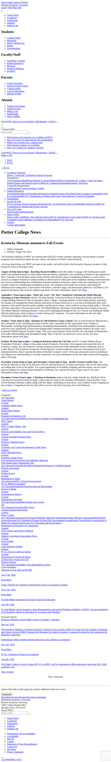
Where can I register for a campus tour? (25, 142)
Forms (42, 204)
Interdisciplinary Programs (76, 183)
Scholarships (12, 199)
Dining (10, 46)
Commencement (25, 212)
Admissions (12, 20)
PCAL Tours (57, 217)
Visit (10, 7)
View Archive (7, 672)
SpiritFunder (12, 114)
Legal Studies (7, 541)
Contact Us (12, 746)
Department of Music (11, 478)
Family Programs (15, 83)
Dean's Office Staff (15, 217)
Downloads (6, 694)
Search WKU (8, 129)
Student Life (12, 25)
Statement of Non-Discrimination (22, 744)
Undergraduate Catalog (17, 188)
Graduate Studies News (12, 405)
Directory (11, 66)
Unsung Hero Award (68, 204)
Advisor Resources (30, 204)
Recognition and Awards (33, 502)
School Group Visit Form (74, 217)
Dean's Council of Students (81, 196)
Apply (4, 7)
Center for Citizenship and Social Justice (42, 523)
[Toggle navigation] (2, 168)
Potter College (7, 515)
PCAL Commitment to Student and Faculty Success (45, 196)
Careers (10, 741)
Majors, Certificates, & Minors (21, 175)
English (22, 180)
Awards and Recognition (40, 486)
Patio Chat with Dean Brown (37, 217)
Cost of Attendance (15, 91)
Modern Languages (42, 180)
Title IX (10, 739)
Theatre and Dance (22, 183)
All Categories (7, 397)
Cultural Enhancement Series (14, 510)
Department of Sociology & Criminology (20, 525)
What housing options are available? (23, 145)
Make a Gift (12, 111)
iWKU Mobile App (16, 43)
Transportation (13, 48)
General (4, 403)
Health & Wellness (15, 68)
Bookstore (11, 40)
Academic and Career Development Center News (23, 447)
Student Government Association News (19, 536)
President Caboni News (12, 458)
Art (2, 505)
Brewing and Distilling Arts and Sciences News (23, 431)
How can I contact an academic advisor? (25, 148)
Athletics (11, 23)
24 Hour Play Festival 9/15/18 (15, 559)
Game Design (7, 400)
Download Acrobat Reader (13, 697)
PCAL (10, 163)
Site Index (11, 749)
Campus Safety (14, 38)
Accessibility (13, 736)
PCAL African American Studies (16, 552)
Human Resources (15, 63)
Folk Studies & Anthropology (54, 518)
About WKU (13, 15)
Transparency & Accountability (21, 733)
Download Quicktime (36, 697)
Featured (18, 486)
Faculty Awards (52, 204)
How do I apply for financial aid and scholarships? (30, 140)
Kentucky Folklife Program (58, 465)
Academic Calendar (16, 60)
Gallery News (28, 507)
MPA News (27, 565)
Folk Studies (27, 465)
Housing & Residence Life (13, 416)
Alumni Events (14, 108)
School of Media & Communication (47, 183)
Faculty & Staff (14, 201)
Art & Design (13, 180)
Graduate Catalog (36, 188)
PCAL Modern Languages (13, 484)
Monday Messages (39, 460)
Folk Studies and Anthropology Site (17, 463)
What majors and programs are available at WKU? (30, 137)
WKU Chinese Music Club (13, 426)
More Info (17, 7)
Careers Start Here (66, 193)
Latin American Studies (12, 546)
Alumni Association (16, 106)
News (9, 212)
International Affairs (41, 565)
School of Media (8, 489)
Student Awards (64, 520)
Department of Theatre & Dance (16, 557)
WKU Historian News (11, 452)
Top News (26, 460)
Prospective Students (48, 193)
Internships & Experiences (27, 193)
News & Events (14, 209)
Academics (12, 18)
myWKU (11, 71)
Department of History (11, 494)
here (85, 290)
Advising (11, 193)
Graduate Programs (43, 175)
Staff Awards (92, 520)
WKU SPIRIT (13, 116)
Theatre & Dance (40, 520)
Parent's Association (10, 468)
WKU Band (6, 421)
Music (54, 180)
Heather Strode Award (88, 204)
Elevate (64, 418)
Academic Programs (16, 172)
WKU (10, 160)
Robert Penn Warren (10, 411)
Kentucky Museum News (13, 442)
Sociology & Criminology (20, 520)
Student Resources (15, 191)
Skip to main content (10, 2)
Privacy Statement (15, 752)
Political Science (64, 180)
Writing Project (8, 473)
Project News (28, 418)
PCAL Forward (14, 204)
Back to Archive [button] (9, 390)
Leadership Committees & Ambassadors (40, 219)
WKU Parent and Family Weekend (17, 531)
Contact (10, 222)
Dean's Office (13, 214)
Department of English (11, 499)
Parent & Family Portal (17, 86)
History (29, 180)
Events (15, 212)
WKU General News (24, 481)
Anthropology (39, 465)
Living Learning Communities (89, 193)
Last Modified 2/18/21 (11, 759)
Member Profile (14, 94)
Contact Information (16, 225)
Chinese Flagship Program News (16, 437)
